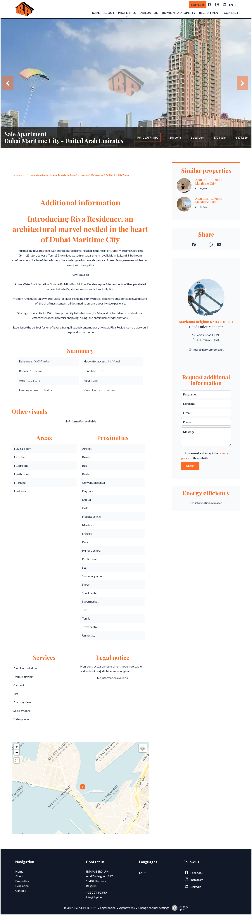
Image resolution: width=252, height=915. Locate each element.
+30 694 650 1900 (208, 340)
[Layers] (143, 748)
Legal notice (107, 907)
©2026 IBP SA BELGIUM (80, 908)
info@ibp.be (94, 897)
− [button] (16, 752)
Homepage (18, 174)
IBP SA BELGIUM (97, 871)
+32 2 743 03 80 (96, 892)
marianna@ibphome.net (209, 349)
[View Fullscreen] (16, 760)
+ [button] (16, 746)
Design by (183, 908)
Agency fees (127, 907)
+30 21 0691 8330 (208, 335)
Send (190, 466)
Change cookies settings (153, 907)
